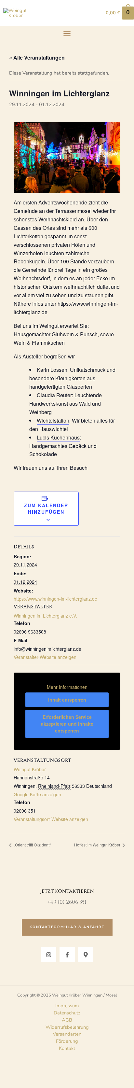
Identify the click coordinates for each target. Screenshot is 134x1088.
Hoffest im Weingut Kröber (97, 844)
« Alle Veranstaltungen (37, 57)
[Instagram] (48, 954)
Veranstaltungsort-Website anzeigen (51, 819)
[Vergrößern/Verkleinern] (8, 1068)
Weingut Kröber (30, 769)
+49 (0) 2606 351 (67, 902)
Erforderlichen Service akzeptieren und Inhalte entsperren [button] (67, 724)
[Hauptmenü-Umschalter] (67, 33)
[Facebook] (67, 954)
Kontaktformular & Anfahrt (67, 927)
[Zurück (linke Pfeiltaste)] (8, 1081)
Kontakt (67, 1048)
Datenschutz (67, 1013)
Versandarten (67, 1034)
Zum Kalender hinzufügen (46, 508)
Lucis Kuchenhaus (58, 437)
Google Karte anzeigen (37, 794)
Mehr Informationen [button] (67, 687)
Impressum (67, 1005)
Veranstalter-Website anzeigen (45, 657)
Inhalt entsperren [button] (67, 699)
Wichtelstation (53, 420)
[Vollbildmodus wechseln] (25, 1068)
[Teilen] (41, 1068)
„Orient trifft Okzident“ (32, 844)
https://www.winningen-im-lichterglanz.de (55, 598)
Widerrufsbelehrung (67, 1027)
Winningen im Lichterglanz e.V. (45, 615)
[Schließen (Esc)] (58, 1068)
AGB (67, 1020)
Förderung (67, 1041)
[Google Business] (85, 954)
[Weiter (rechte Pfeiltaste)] (25, 1081)
